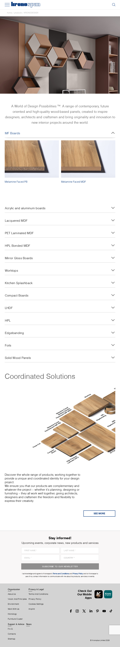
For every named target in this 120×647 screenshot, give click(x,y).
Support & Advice (16, 624)
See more (99, 513)
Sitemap (11, 639)
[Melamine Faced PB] (32, 159)
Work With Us (13, 609)
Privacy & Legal (36, 589)
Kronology (12, 614)
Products (18, 12)
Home (9, 12)
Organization (14, 589)
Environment (13, 604)
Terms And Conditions (38, 594)
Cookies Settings (36, 604)
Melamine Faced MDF (73, 181)
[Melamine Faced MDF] (88, 159)
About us (12, 594)
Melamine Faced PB (16, 181)
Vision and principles (17, 599)
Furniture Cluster (15, 619)
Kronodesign (31, 12)
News (29, 624)
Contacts (12, 634)
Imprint (32, 609)
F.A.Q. (10, 629)
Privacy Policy (35, 599)
